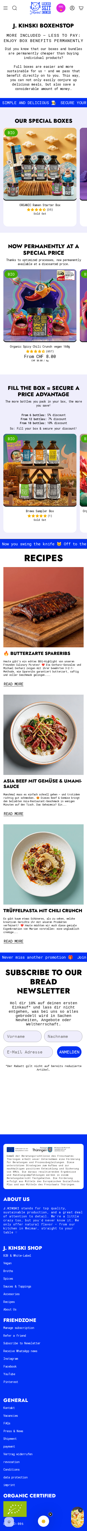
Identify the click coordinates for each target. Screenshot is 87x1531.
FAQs (6, 1423)
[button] (36, 209)
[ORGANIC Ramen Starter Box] (39, 164)
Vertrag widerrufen (18, 1454)
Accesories (11, 1294)
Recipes (9, 1302)
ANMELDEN (69, 1052)
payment (9, 1446)
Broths (8, 1271)
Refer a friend (14, 1336)
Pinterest (10, 1382)
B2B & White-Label (17, 1255)
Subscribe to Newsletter (22, 1343)
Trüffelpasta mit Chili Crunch (42, 910)
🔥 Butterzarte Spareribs (36, 653)
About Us (9, 1309)
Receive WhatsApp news (20, 1351)
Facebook (9, 1366)
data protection (15, 1477)
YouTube (9, 1374)
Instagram (10, 1359)
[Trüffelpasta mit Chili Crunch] (43, 864)
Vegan (7, 1263)
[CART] (81, 8)
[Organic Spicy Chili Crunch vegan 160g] (39, 305)
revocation (11, 1462)
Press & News (13, 1431)
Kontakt (9, 1408)
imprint (9, 1485)
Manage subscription (18, 1328)
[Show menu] (5, 8)
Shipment (9, 1439)
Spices (8, 1279)
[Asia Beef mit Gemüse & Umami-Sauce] (43, 735)
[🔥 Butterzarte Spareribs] (43, 607)
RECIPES (43, 558)
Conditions (11, 1469)
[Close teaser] (50, 1514)
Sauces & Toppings (17, 1286)
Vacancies (10, 1416)
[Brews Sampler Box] (39, 470)
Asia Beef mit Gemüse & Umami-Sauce (42, 784)
